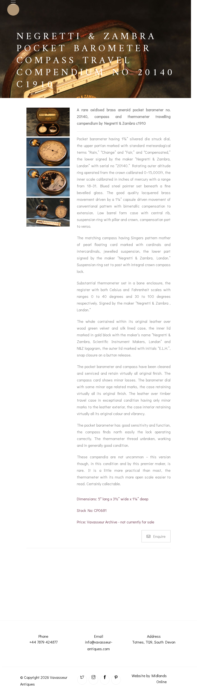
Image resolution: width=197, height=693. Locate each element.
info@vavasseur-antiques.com (98, 645)
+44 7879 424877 (43, 641)
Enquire (159, 536)
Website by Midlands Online (149, 678)
